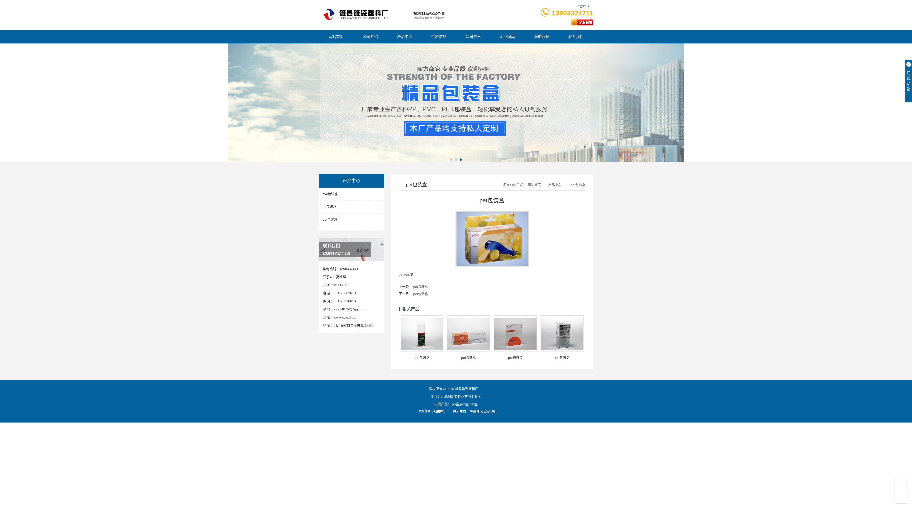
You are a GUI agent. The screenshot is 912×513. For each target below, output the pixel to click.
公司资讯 (473, 37)
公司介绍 (370, 37)
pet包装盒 (330, 219)
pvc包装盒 (330, 194)
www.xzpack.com (346, 317)
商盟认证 (541, 37)
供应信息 (438, 37)
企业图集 (507, 37)
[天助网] (433, 411)
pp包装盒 (329, 207)
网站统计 (490, 411)
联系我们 (576, 37)
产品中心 (404, 37)
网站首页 (336, 37)
